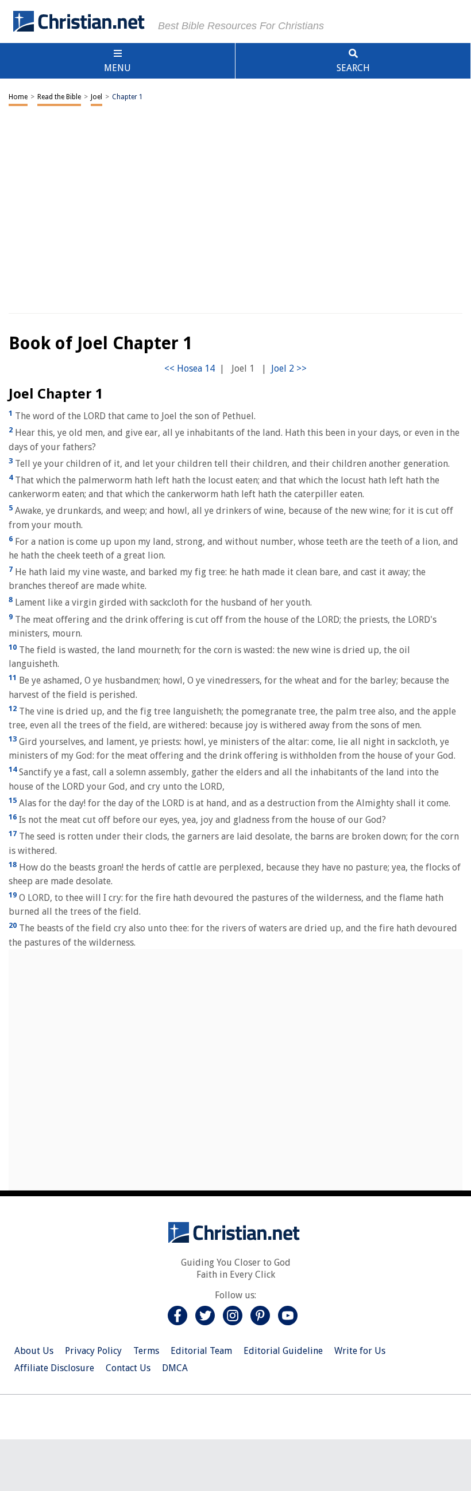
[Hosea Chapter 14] (189, 368)
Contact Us (128, 1368)
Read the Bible (59, 97)
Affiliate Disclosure (54, 1368)
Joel (96, 97)
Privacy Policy (93, 1350)
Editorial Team (201, 1350)
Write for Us (359, 1350)
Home (18, 97)
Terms (146, 1350)
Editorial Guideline (283, 1350)
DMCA (175, 1368)
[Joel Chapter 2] (289, 368)
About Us (33, 1350)
